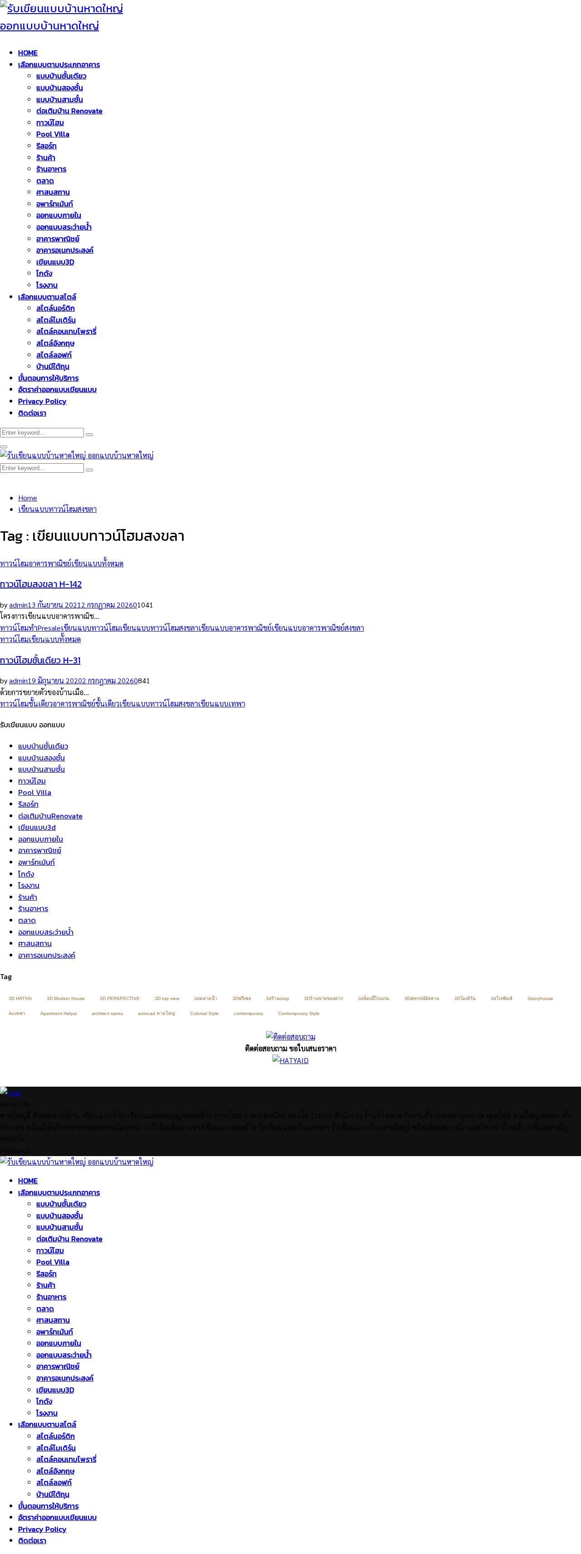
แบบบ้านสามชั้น (59, 99)
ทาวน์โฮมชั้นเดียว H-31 (40, 660)
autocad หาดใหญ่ (156, 1013)
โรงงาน (47, 284)
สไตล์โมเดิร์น (56, 319)
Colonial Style (204, 1013)
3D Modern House (66, 998)
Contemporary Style (299, 1013)
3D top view (167, 998)
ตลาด (45, 180)
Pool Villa (52, 133)
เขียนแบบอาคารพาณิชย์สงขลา (317, 627)
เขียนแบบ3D (55, 261)
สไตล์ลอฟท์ (54, 354)
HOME (28, 52)
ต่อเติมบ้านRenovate (50, 815)
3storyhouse (540, 998)
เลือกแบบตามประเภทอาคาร (59, 64)
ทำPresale (45, 627)
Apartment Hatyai (58, 1013)
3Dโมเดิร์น (465, 998)
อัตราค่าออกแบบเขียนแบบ (57, 389)
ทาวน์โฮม (50, 122)
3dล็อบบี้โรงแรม (373, 998)
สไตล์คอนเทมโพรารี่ (66, 331)
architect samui (107, 1013)
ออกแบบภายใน (58, 215)
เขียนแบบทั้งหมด (97, 563)
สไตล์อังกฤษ (55, 343)
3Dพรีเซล (241, 998)
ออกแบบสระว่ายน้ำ (64, 226)
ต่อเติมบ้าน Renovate (69, 110)
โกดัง (44, 273)
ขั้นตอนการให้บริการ (48, 378)
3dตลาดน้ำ (205, 998)
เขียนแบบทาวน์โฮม (90, 627)
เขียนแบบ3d (37, 827)
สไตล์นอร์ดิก (55, 308)
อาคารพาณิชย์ (57, 238)
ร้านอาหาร (51, 168)
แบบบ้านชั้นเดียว (61, 75)
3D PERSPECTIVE (120, 998)
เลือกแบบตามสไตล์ (47, 296)
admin (18, 604)
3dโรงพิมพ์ (501, 998)
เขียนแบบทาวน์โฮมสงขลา (159, 627)
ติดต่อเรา (32, 412)
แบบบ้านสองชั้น (59, 87)
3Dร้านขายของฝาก (323, 998)
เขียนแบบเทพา (221, 703)
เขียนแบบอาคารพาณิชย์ (234, 627)
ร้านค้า (45, 157)
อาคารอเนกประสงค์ (65, 250)
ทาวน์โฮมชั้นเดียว (26, 703)
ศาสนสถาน (53, 191)
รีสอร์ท (46, 145)
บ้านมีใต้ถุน (52, 366)
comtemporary (248, 1013)
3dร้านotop (277, 998)
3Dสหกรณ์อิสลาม (421, 998)
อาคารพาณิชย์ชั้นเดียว (86, 703)
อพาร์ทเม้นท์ (54, 203)
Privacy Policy (42, 401)
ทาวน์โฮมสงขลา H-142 (41, 584)
